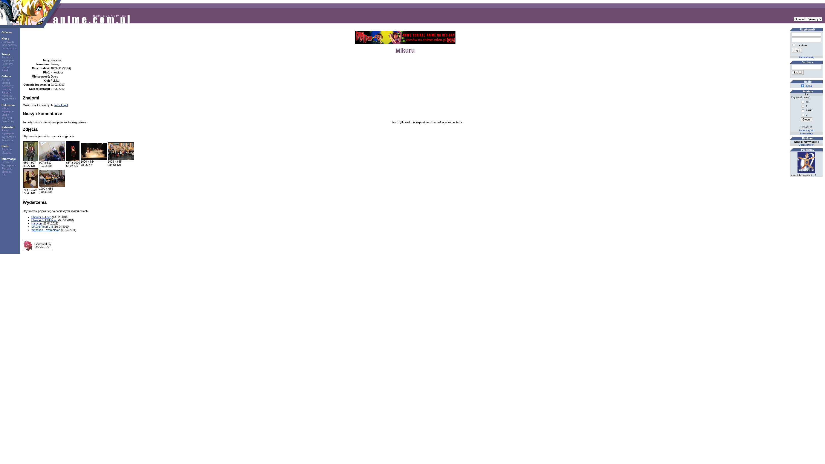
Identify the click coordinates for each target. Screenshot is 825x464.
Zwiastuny (8, 121)
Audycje (7, 149)
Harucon (36, 223)
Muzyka (6, 152)
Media (5, 114)
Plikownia (8, 105)
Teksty (6, 54)
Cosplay (7, 89)
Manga (6, 82)
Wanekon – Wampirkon (45, 230)
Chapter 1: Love (41, 217)
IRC (4, 175)
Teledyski (7, 118)
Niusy (5, 38)
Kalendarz (8, 127)
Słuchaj (808, 86)
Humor (6, 67)
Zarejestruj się (806, 57)
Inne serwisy (9, 45)
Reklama (7, 168)
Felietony (7, 64)
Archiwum (8, 41)
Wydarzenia (9, 99)
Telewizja (7, 140)
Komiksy (7, 95)
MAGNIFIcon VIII (42, 226)
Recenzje (7, 57)
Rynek (5, 130)
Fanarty (6, 92)
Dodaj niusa (9, 48)
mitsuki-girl (61, 105)
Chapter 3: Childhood (44, 220)
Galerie (6, 76)
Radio (5, 146)
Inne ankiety (806, 133)
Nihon (5, 108)
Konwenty (8, 60)
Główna (7, 32)
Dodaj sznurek (806, 144)
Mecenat (7, 171)
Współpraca (9, 165)
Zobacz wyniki (806, 130)
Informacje (9, 158)
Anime (5, 79)
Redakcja (7, 162)
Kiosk (5, 70)
